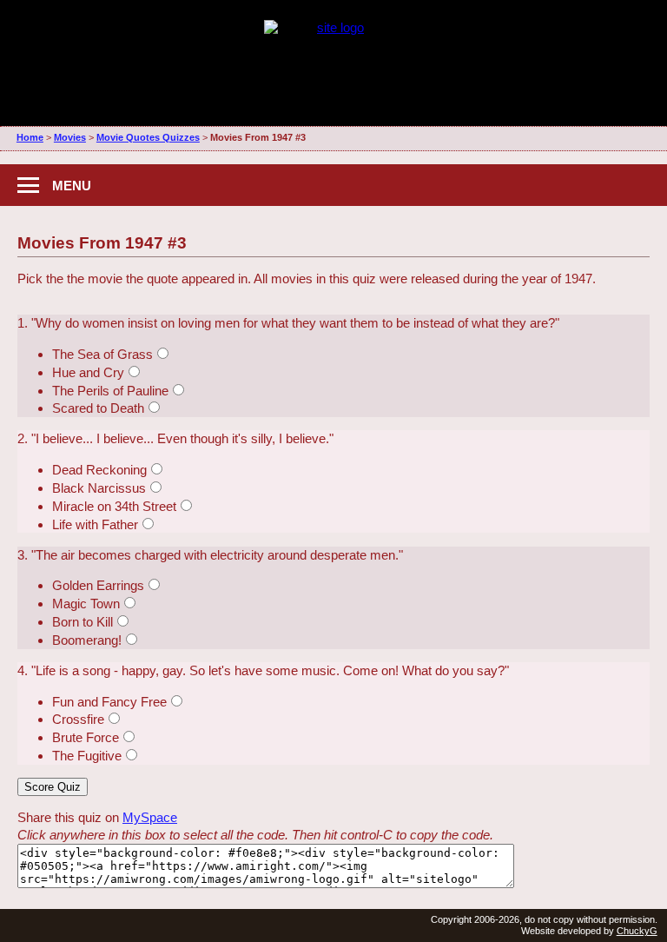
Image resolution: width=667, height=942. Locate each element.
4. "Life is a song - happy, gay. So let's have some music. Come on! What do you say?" (263, 670)
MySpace (149, 817)
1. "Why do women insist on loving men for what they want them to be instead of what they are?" (288, 322)
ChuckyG (637, 930)
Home (30, 137)
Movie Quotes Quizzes (148, 137)
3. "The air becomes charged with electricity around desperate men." (210, 554)
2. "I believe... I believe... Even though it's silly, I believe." (175, 438)
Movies (70, 137)
